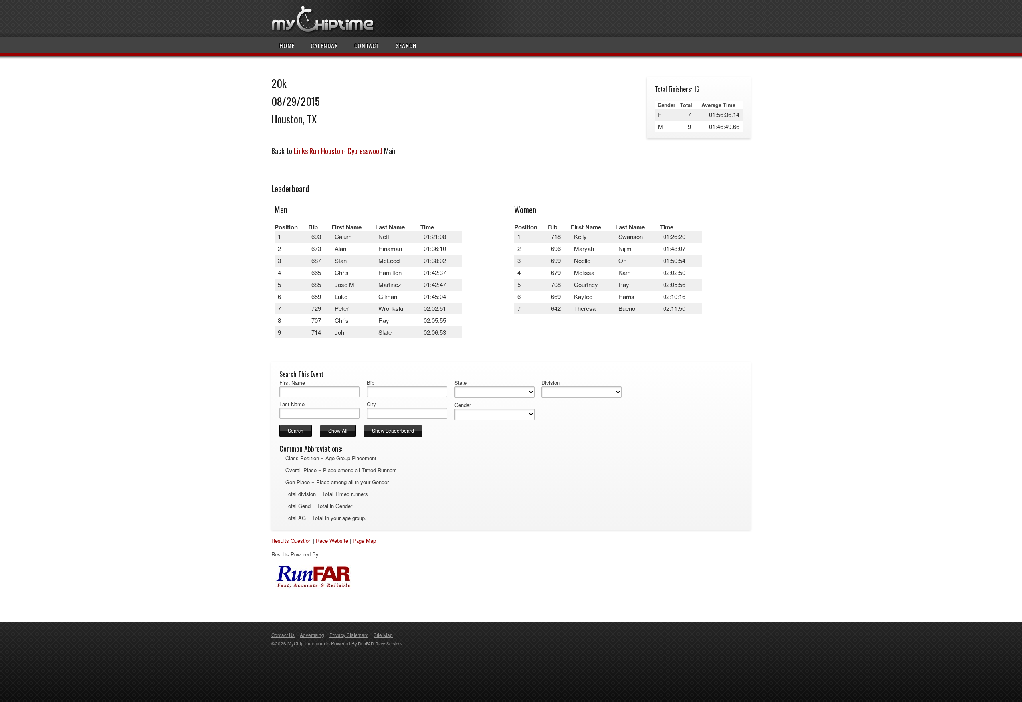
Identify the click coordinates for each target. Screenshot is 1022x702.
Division (550, 382)
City (371, 404)
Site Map (383, 635)
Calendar (324, 45)
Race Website (332, 540)
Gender (462, 405)
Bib (370, 382)
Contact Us (283, 635)
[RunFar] (311, 586)
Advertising (312, 635)
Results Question (291, 540)
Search (406, 45)
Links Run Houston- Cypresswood (338, 151)
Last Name (292, 404)
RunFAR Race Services (380, 644)
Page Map (364, 540)
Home (287, 45)
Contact (367, 45)
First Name (292, 382)
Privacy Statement (348, 635)
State (460, 382)
